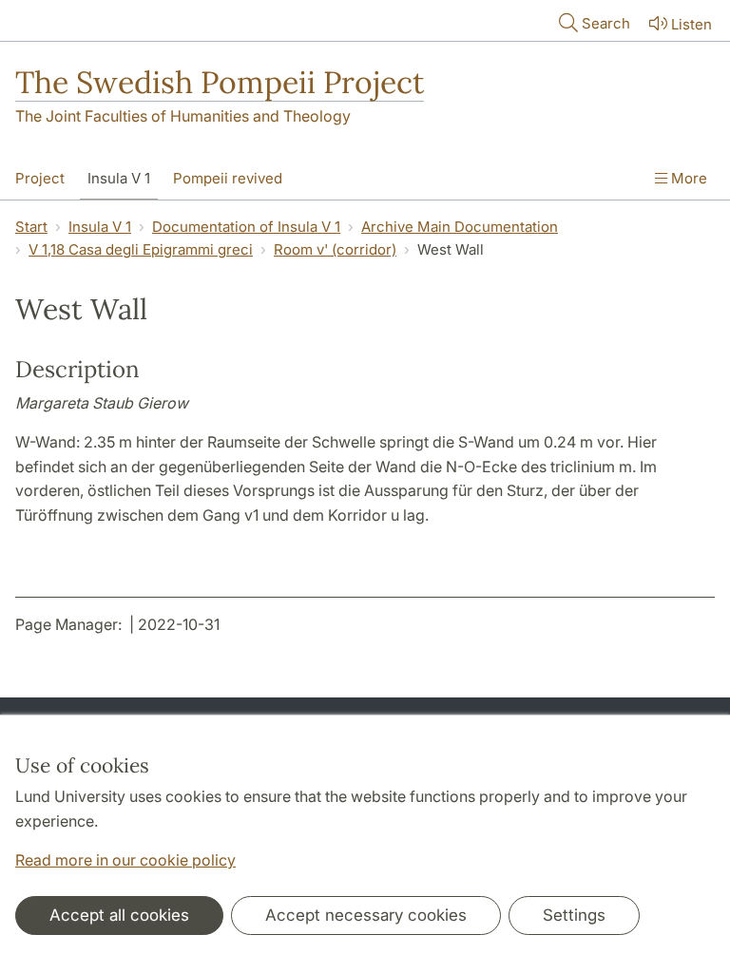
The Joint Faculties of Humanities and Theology (183, 115)
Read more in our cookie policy (125, 859)
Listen (691, 24)
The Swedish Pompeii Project (219, 82)
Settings (574, 915)
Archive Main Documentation (459, 227)
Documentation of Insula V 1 (246, 227)
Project (40, 178)
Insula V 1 (118, 178)
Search (606, 23)
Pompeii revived (227, 178)
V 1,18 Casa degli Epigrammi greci (141, 249)
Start (31, 227)
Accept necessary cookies (366, 915)
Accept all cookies (119, 915)
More (687, 178)
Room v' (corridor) (335, 249)
